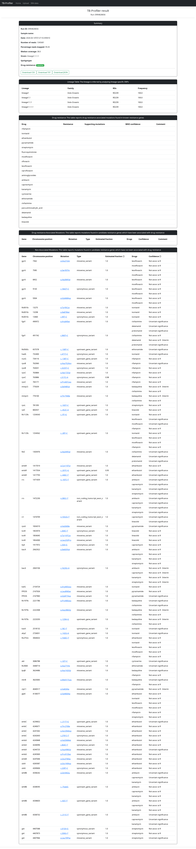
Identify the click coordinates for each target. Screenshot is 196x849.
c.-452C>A (64, 410)
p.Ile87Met (65, 312)
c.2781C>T (64, 735)
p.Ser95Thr (65, 270)
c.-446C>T (64, 475)
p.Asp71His (65, 666)
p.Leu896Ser (65, 591)
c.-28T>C (64, 433)
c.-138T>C (64, 358)
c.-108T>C (64, 349)
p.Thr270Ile (65, 726)
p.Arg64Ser (65, 321)
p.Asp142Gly (65, 670)
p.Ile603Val (65, 549)
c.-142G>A (64, 633)
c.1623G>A (64, 568)
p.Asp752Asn (65, 363)
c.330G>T (64, 833)
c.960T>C (64, 335)
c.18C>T (63, 628)
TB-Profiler (7, 3)
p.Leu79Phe (65, 838)
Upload (26, 3)
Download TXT (44, 72)
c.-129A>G (64, 619)
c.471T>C (64, 354)
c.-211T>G (64, 721)
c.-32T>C (64, 661)
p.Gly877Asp (65, 596)
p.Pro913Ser (65, 754)
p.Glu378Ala (65, 759)
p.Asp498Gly (65, 749)
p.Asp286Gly (65, 610)
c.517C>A (64, 377)
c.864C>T (64, 745)
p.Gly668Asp (65, 298)
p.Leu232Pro (65, 540)
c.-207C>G (64, 470)
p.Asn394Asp (65, 731)
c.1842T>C (64, 289)
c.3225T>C (64, 368)
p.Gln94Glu (65, 773)
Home (18, 3)
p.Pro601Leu (65, 382)
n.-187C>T (64, 479)
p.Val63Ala (64, 689)
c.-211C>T (64, 814)
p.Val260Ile (65, 526)
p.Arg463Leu (65, 586)
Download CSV (28, 72)
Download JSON (61, 72)
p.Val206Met (65, 740)
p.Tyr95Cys (65, 307)
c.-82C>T (64, 801)
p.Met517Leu (66, 680)
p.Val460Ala (65, 694)
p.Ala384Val (65, 279)
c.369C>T (64, 531)
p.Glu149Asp (65, 763)
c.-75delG (64, 787)
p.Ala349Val (65, 452)
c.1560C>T (64, 638)
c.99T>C (63, 317)
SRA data (34, 3)
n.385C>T (64, 498)
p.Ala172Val (65, 372)
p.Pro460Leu (65, 600)
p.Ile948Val (65, 386)
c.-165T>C (64, 405)
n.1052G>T (65, 517)
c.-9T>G (63, 414)
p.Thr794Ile (65, 396)
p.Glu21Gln (65, 261)
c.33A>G (63, 545)
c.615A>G (64, 828)
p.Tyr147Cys (65, 535)
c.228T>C (64, 768)
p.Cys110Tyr (65, 466)
